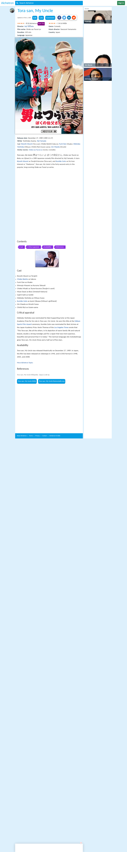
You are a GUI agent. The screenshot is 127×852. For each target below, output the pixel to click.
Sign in (121, 3)
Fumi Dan (62, 144)
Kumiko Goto (61, 161)
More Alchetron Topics (25, 363)
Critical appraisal (33, 247)
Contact (44, 663)
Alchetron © (54, 663)
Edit (34, 18)
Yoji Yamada (29, 26)
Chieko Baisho (22, 279)
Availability (47, 247)
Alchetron (7, 3)
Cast (21, 247)
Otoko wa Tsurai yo (35, 150)
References (60, 247)
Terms (31, 663)
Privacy (37, 663)
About (22, 663)
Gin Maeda (55, 147)
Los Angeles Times (61, 327)
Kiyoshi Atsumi (27, 144)
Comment (50, 18)
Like (41, 18)
